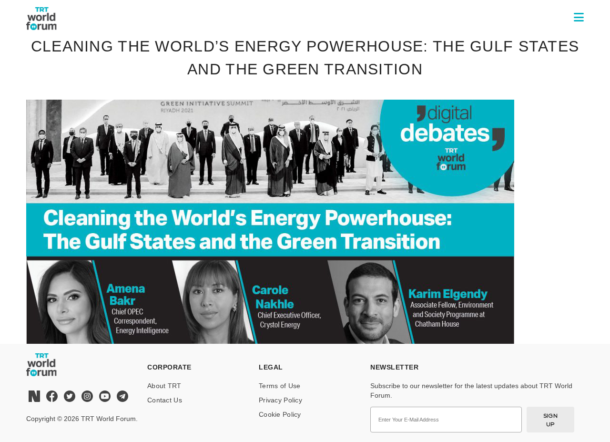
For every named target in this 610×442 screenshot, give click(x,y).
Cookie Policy (280, 414)
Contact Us (164, 400)
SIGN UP (550, 420)
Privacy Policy (280, 400)
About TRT (164, 386)
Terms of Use (279, 386)
